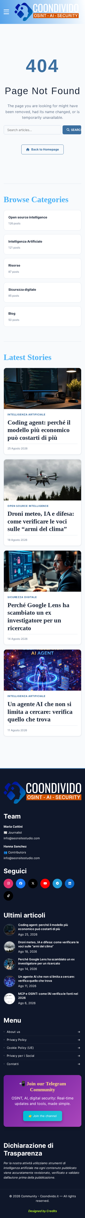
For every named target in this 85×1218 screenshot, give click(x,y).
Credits (51, 1211)
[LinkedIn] (69, 883)
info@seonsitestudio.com (22, 838)
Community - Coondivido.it (40, 1196)
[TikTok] (8, 896)
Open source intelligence (28, 506)
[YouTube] (45, 883)
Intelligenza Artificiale (26, 414)
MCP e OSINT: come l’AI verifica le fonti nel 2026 (48, 996)
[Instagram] (8, 883)
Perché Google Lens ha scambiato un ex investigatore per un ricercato (46, 961)
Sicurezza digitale (22, 597)
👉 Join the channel (43, 1116)
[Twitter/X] (33, 883)
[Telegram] (57, 883)
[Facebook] (20, 883)
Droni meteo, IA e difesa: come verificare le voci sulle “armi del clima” (40, 521)
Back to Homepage (45, 149)
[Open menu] (6, 12)
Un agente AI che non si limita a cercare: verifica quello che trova (40, 711)
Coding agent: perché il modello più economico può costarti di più (38, 430)
